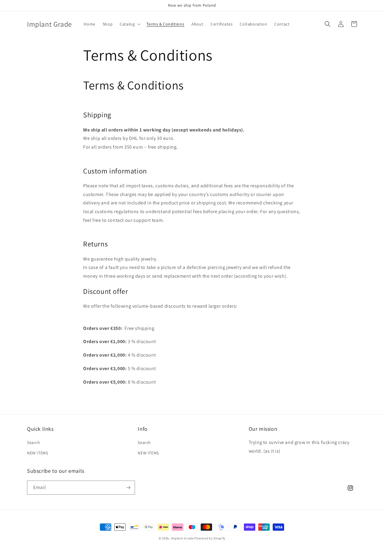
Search (33, 442)
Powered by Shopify (209, 538)
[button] (129, 24)
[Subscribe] (128, 488)
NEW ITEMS (37, 453)
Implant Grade (182, 538)
